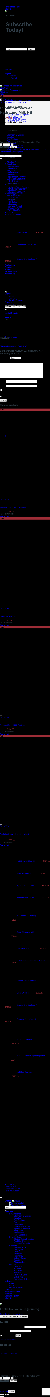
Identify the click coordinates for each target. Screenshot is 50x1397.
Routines (8, 194)
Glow (11, 200)
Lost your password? (8, 1340)
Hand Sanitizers (20, 1235)
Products (9, 1212)
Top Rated (18, 1271)
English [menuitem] (12, 76)
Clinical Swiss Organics (19, 187)
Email (3, 386)
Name (3, 381)
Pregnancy (13, 204)
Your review (5, 362)
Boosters (13, 168)
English (8, 74)
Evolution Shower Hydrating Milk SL (15, 834)
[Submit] (1, 158)
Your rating (5, 358)
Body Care (21, 102)
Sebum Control (15, 206)
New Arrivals (19, 1273)
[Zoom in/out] (1, 1394)
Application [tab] (10, 265)
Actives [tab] (8, 269)
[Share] (6, 1394)
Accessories (14, 183)
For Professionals (12, 7)
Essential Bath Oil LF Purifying (12, 725)
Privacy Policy (10, 1184)
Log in (18, 1335)
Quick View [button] (4, 499)
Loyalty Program (16, 300)
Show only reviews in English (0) (13, 346)
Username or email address (12, 1327)
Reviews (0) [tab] (10, 273)
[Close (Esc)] (8, 1394)
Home (2, 102)
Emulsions (13, 175)
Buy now (14, 147)
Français (22, 1205)
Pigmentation (14, 210)
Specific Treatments (17, 179)
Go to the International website (12, 1314)
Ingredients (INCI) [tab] (12, 271)
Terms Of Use (10, 1187)
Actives (12, 1285)
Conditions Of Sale (12, 1189)
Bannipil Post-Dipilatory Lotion (12, 616)
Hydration (13, 202)
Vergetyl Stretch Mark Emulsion (13, 507)
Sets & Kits (9, 212)
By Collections (15, 1237)
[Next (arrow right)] (3, 1396)
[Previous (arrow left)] (1, 1396)
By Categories (15, 1214)
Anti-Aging (13, 198)
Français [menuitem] (13, 78)
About (11, 1283)
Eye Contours (15, 170)
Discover (13, 1264)
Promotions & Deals (13, 215)
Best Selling (19, 1266)
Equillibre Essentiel (8, 151)
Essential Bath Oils (17, 191)
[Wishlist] (1, 824)
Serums (12, 173)
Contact (8, 302)
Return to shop (11, 337)
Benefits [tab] (8, 267)
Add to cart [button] (4, 516)
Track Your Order (12, 1191)
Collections (9, 185)
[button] (8, 9)
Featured (17, 1269)
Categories (10, 102)
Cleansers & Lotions (37, 149)
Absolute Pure (15, 196)
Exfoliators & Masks (17, 177)
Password (4, 1331)
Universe (9, 294)
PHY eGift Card (20, 1275)
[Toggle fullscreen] (3, 1394)
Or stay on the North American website (14, 1316)
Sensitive (13, 208)
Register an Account (8, 1354)
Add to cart (4, 147)
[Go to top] (1, 1197)
